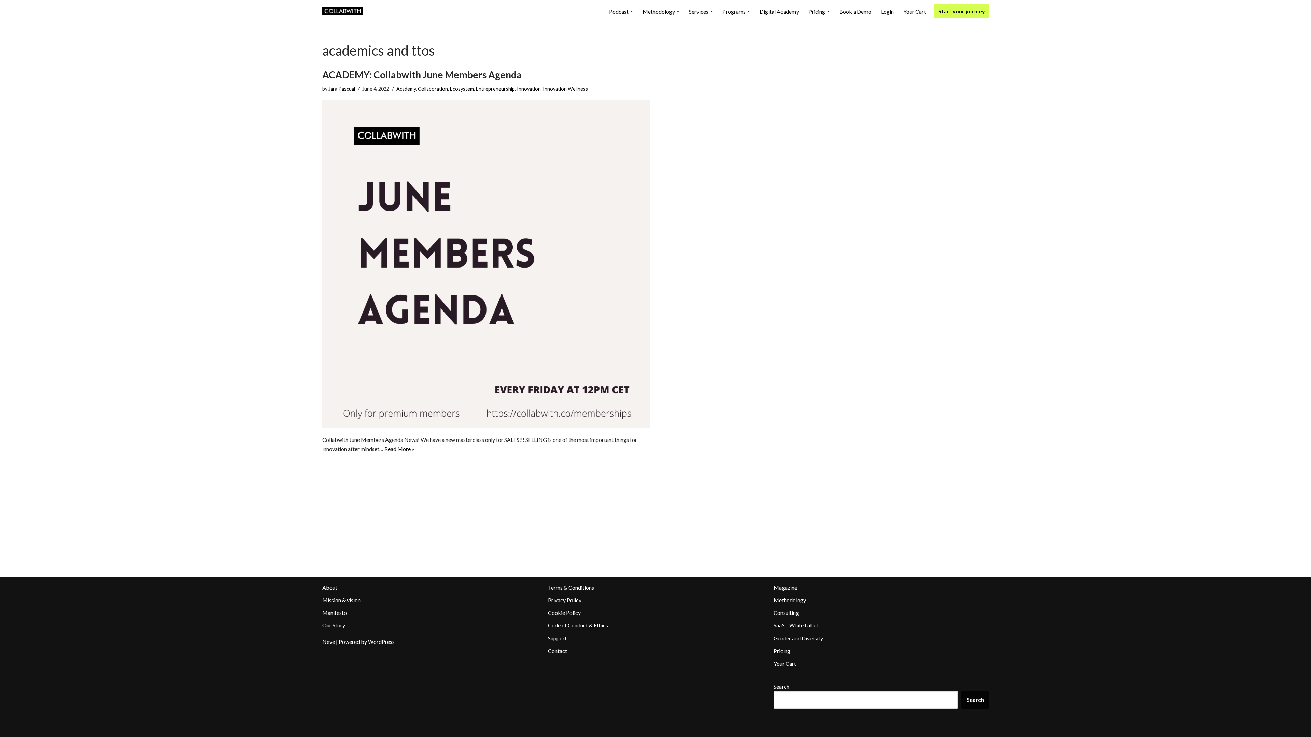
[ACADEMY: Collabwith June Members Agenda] (486, 264)
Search (781, 686)
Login (887, 11)
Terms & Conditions (571, 587)
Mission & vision (341, 600)
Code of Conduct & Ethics (578, 625)
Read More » (399, 449)
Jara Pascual (341, 89)
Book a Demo (855, 11)
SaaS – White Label (796, 625)
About (329, 587)
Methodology (790, 600)
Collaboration (433, 89)
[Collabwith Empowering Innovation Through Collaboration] (342, 11)
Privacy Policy (564, 600)
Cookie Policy (564, 612)
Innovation (529, 89)
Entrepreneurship (495, 89)
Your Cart (914, 11)
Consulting (786, 612)
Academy (406, 89)
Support (557, 638)
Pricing (782, 651)
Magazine (785, 587)
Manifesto (334, 612)
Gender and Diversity (798, 638)
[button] (631, 11)
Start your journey (961, 11)
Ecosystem (462, 89)
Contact (557, 651)
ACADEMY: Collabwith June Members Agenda (422, 75)
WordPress (381, 641)
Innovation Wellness (565, 89)
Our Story (333, 625)
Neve (328, 641)
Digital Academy (779, 11)
